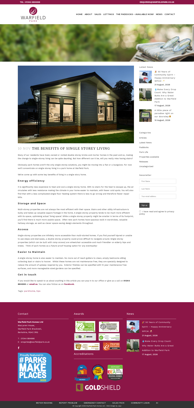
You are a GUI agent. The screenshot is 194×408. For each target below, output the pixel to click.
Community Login (140, 403)
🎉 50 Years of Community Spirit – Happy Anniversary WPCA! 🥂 (157, 327)
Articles (143, 138)
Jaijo (119, 406)
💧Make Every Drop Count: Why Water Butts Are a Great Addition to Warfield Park (165, 95)
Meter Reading (44, 403)
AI (157, 403)
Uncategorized (146, 166)
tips (38, 291)
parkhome (29, 291)
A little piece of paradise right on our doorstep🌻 (164, 113)
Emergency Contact (95, 403)
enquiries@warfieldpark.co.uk (157, 2)
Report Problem (68, 403)
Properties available (149, 157)
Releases (143, 161)
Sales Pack (118, 403)
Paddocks (144, 147)
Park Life (143, 152)
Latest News (145, 142)
